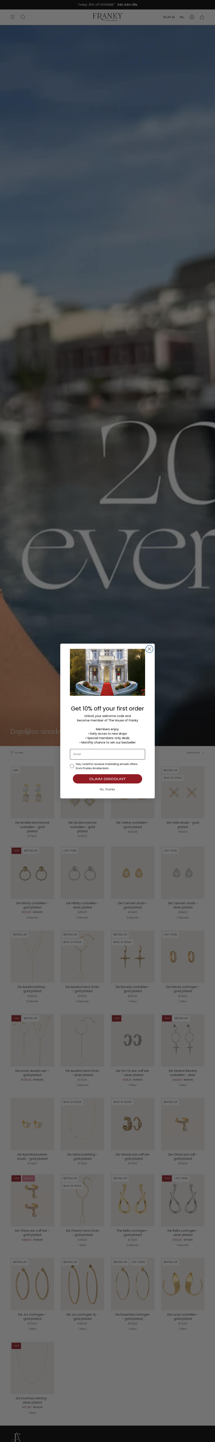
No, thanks (107, 789)
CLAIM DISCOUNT (107, 779)
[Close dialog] (149, 649)
